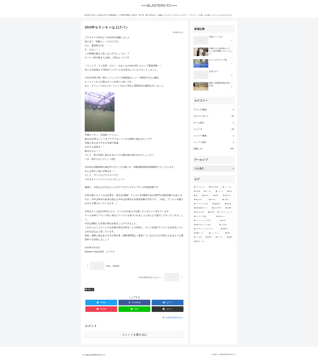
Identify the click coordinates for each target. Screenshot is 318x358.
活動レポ (90, 289)
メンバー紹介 (213, 142)
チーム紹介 (213, 122)
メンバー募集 (213, 135)
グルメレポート (213, 116)
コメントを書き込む (134, 334)
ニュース (213, 129)
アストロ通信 (213, 109)
